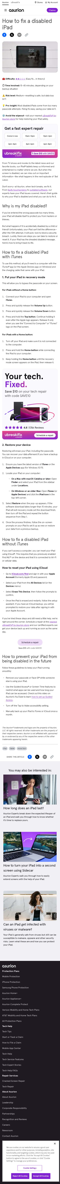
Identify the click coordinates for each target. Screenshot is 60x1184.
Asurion (5, 2)
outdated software (38, 189)
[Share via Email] (19, 35)
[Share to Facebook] (4, 35)
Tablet (12, 748)
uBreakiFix (15, 2)
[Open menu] (5, 10)
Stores (40, 2)
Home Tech (22, 748)
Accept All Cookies (41, 1176)
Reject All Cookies (20, 1176)
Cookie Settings (29, 1168)
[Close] (55, 1144)
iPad (5, 748)
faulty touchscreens (17, 189)
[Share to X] (12, 35)
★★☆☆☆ (20, 78)
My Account (53, 2)
